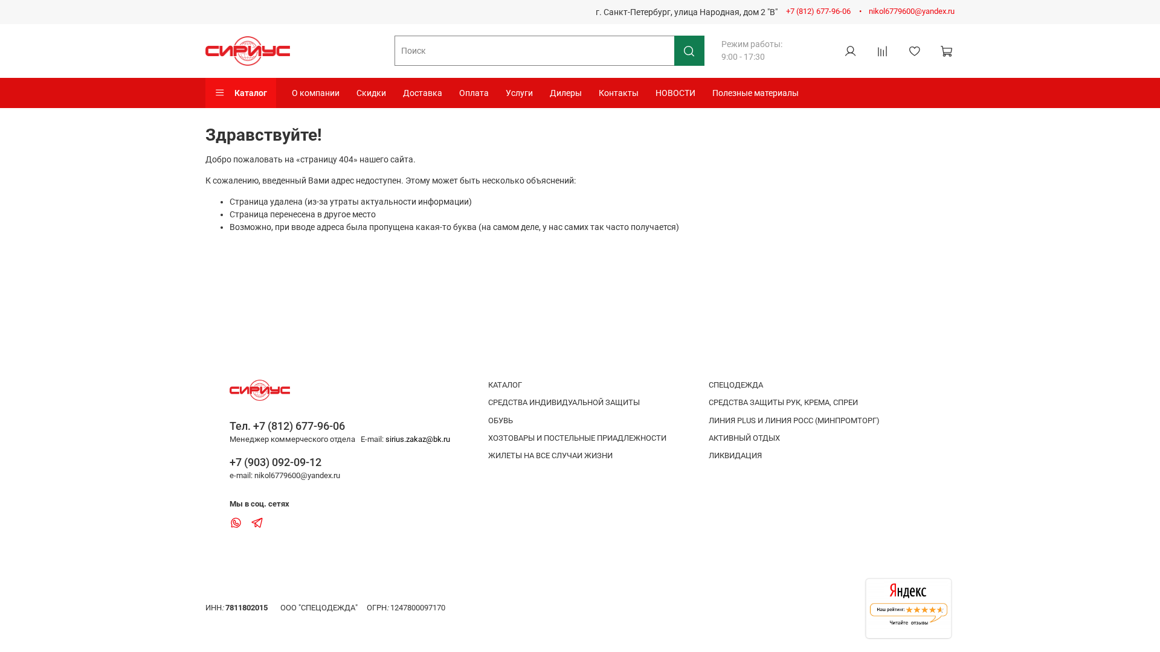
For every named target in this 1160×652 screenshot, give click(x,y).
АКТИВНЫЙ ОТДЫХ (744, 438)
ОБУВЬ (500, 420)
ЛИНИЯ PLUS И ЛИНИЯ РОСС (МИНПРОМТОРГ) (794, 420)
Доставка (422, 93)
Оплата (474, 93)
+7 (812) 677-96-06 (818, 11)
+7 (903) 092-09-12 (275, 462)
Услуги (519, 93)
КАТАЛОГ (505, 384)
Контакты (619, 93)
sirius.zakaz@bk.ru (417, 439)
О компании (316, 93)
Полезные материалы (755, 93)
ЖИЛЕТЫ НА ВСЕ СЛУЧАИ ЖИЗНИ (550, 455)
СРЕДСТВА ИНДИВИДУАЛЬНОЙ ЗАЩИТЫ (564, 402)
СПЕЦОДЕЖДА (736, 384)
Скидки (371, 93)
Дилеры (566, 93)
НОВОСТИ (675, 93)
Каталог (250, 93)
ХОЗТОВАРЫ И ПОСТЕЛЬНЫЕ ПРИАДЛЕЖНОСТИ (577, 438)
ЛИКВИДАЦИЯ (735, 455)
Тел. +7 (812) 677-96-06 (287, 426)
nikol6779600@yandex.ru (912, 11)
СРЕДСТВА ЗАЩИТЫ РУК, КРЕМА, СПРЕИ (783, 402)
